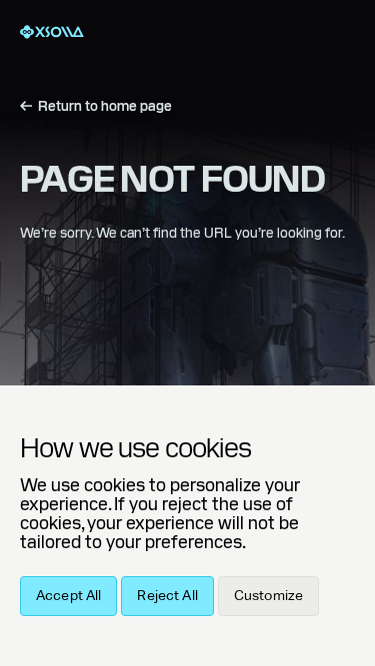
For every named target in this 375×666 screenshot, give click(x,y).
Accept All (68, 596)
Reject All (167, 596)
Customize (268, 596)
